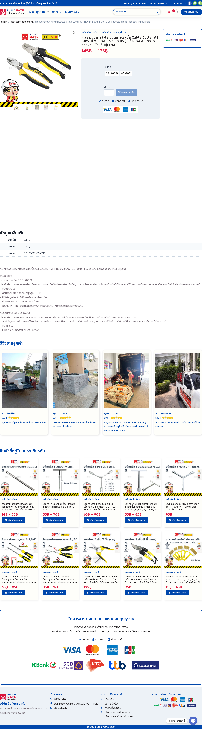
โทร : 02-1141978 (158, 3)
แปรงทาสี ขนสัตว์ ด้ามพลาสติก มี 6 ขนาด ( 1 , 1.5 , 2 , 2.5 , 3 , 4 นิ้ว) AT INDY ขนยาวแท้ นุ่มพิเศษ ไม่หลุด (183, 581)
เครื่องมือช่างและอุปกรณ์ (21, 22)
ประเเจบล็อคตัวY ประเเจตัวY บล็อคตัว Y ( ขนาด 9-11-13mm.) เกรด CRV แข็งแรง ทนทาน (182, 506)
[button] (39, 12)
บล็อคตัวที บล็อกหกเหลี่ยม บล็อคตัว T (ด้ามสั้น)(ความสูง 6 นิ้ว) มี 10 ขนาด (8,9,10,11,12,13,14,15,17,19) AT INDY (141, 508)
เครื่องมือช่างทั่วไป (90, 32)
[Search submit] (156, 12)
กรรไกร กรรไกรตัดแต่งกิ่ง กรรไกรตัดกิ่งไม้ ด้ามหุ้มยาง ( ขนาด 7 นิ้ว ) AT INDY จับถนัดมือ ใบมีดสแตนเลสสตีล (101, 579)
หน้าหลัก (3, 22)
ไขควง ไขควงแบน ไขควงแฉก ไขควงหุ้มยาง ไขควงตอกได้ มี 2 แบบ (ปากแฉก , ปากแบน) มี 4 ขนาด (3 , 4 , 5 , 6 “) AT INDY (19, 581)
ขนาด (108, 67)
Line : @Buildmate (135, 3)
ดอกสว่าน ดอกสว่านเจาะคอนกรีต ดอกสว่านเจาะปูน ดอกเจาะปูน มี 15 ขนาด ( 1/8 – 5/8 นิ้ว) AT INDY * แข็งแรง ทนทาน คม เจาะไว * (18, 508)
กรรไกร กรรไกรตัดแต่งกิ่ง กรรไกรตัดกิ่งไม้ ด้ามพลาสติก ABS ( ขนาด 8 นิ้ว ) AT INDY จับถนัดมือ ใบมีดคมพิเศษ (142, 581)
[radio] (112, 73)
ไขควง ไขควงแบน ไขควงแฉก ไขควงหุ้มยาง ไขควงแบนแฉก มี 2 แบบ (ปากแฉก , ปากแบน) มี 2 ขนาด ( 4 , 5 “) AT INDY (60, 581)
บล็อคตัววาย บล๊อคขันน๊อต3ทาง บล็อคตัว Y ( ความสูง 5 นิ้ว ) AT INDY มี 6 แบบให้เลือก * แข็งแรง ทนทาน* (100, 508)
